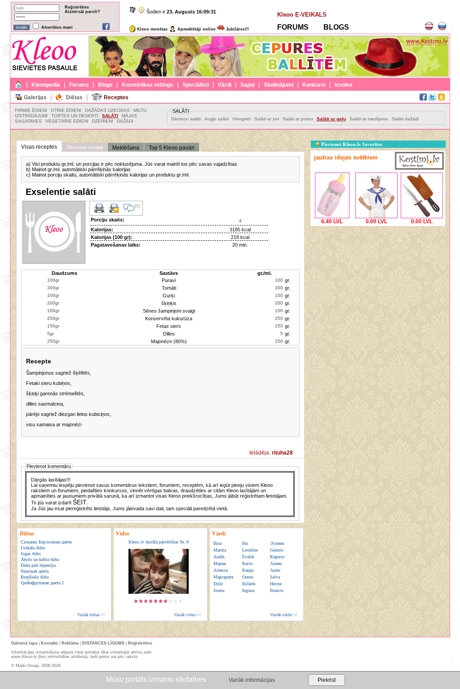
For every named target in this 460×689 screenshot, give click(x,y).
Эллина (277, 543)
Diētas (74, 97)
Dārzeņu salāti (186, 118)
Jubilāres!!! (237, 29)
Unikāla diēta (32, 547)
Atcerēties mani (57, 27)
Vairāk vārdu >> (283, 615)
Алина (276, 563)
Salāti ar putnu (298, 118)
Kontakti (49, 643)
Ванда (247, 570)
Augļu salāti (216, 118)
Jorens (219, 590)
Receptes (116, 97)
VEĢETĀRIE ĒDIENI (66, 121)
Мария (219, 563)
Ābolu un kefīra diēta (40, 559)
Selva (275, 576)
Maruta (219, 550)
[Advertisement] (377, 284)
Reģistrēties (77, 7)
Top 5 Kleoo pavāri (172, 148)
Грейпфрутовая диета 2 (42, 582)
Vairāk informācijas (252, 680)
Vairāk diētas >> (91, 615)
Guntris (276, 550)
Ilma (217, 543)
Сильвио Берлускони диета (46, 541)
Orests (247, 576)
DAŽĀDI (125, 121)
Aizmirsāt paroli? (82, 11)
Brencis (276, 590)
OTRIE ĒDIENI (66, 110)
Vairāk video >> (187, 615)
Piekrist (327, 680)
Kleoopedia (45, 85)
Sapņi (247, 85)
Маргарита (223, 576)
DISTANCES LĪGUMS (103, 643)
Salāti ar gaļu (331, 118)
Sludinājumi (278, 85)
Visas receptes (39, 147)
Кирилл (277, 556)
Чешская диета (35, 571)
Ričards (249, 583)
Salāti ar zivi (266, 118)
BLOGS (336, 27)
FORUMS (293, 27)
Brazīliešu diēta (35, 576)
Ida (245, 543)
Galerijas (35, 97)
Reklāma (70, 643)
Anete (275, 570)
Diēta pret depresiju (38, 565)
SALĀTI (110, 115)
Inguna (248, 590)
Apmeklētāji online (196, 29)
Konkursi (314, 85)
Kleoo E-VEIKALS (302, 14)
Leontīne (250, 550)
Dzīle (218, 583)
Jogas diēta (30, 553)
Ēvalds (248, 556)
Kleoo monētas (152, 29)
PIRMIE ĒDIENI (31, 110)
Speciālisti (195, 85)
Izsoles (344, 85)
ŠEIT (80, 502)
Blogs (105, 85)
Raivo (247, 563)
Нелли (276, 583)
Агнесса (220, 570)
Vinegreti (241, 118)
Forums (79, 85)
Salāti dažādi (405, 118)
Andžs (219, 556)
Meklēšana (125, 148)
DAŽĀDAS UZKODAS (107, 110)
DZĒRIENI (102, 121)
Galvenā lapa (24, 643)
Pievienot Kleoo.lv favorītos (351, 144)
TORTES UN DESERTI (74, 115)
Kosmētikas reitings (147, 85)
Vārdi (224, 85)
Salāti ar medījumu (368, 118)
